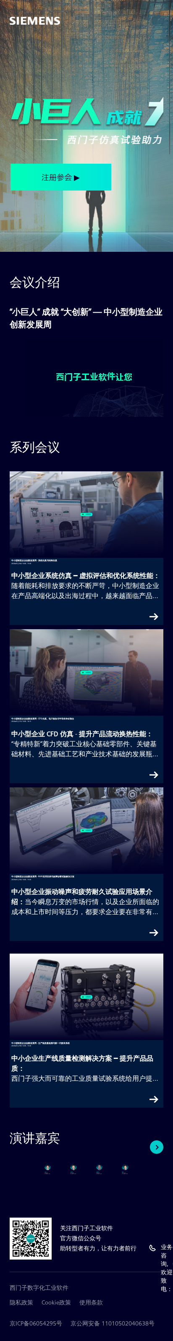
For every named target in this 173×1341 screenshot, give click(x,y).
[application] (94, 378)
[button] (156, 1147)
